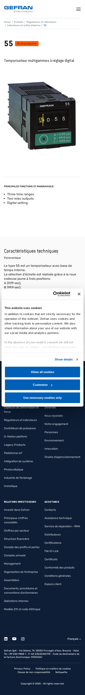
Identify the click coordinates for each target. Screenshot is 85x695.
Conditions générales (57, 576)
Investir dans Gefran (16, 510)
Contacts (50, 510)
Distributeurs (52, 534)
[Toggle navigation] (78, 9)
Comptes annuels (15, 555)
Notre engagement (56, 424)
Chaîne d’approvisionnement (62, 457)
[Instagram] (25, 638)
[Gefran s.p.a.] (18, 9)
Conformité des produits (59, 567)
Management (12, 563)
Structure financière (16, 539)
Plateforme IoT (13, 453)
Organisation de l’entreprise (21, 572)
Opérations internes (16, 601)
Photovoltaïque (13, 469)
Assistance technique (58, 518)
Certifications (52, 543)
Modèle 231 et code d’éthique (22, 609)
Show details (64, 359)
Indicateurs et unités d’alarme (24, 25)
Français (72, 639)
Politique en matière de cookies (53, 668)
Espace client (52, 584)
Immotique (10, 486)
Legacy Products (15, 445)
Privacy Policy (22, 668)
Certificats (51, 559)
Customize (40, 384)
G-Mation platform (15, 436)
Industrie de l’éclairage (18, 478)
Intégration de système (18, 461)
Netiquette (61, 672)
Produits (18, 22)
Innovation (51, 448)
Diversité (50, 407)
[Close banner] (79, 294)
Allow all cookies (42, 371)
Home (7, 22)
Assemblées (11, 580)
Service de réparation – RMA (62, 526)
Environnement (54, 440)
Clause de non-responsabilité (34, 672)
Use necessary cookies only (42, 397)
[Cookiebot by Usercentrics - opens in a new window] (53, 294)
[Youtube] (16, 638)
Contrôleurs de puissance (20, 428)
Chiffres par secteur (16, 530)
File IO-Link (51, 551)
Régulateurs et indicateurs (41, 22)
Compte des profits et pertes (22, 547)
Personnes (51, 432)
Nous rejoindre (53, 415)
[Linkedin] (8, 638)
